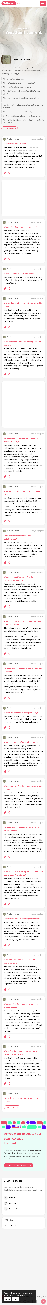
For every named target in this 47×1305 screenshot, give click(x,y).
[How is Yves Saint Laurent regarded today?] (5, 944)
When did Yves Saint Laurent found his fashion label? (21, 92)
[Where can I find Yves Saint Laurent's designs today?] (5, 812)
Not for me (13, 1208)
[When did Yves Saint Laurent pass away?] (5, 727)
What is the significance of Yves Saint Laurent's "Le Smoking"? (23, 121)
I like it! (12, 1197)
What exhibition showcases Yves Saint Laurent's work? (20, 961)
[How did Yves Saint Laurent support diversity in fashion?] (5, 697)
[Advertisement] (23, 198)
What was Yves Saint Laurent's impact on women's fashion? (21, 1005)
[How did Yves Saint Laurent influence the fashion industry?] (5, 476)
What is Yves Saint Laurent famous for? (19, 83)
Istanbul (38, 1297)
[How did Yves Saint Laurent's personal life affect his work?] (5, 856)
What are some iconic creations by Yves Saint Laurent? (21, 99)
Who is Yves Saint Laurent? (13, 79)
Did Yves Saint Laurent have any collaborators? (22, 116)
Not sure (12, 1203)
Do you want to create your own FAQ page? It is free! (22, 1138)
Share (12, 1220)
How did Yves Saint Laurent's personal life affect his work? (21, 829)
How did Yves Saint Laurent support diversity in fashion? (23, 670)
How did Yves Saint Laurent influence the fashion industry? (23, 106)
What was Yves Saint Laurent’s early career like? (22, 112)
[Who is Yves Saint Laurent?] (5, 172)
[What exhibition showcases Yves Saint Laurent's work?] (5, 989)
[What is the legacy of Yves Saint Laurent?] (5, 771)
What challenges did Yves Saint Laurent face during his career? (22, 623)
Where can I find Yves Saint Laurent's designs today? (23, 787)
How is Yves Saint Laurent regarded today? (22, 919)
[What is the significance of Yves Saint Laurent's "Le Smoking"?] (5, 606)
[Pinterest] (36, 1301)
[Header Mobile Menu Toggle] (43, 3)
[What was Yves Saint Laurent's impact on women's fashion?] (5, 1036)
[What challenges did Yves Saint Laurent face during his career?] (5, 653)
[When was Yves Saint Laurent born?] (5, 288)
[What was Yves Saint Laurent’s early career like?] (5, 520)
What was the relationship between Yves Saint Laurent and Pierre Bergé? (23, 873)
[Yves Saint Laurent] (6, 59)
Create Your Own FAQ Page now (18, 1165)
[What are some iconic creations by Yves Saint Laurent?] (5, 374)
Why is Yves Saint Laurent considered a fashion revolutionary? (20, 1052)
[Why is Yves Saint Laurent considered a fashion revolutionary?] (5, 1083)
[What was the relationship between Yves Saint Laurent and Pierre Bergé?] (5, 903)
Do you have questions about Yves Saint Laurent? (21, 1100)
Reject (16, 1299)
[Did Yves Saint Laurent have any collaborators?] (5, 562)
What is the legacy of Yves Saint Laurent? (21, 742)
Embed (13, 1225)
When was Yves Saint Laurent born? (17, 87)
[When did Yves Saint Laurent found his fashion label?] (5, 326)
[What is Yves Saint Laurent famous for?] (5, 258)
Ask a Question (9, 128)
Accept (7, 1299)
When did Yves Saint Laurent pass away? (21, 712)
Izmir (43, 1297)
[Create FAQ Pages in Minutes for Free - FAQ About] (11, 3)
